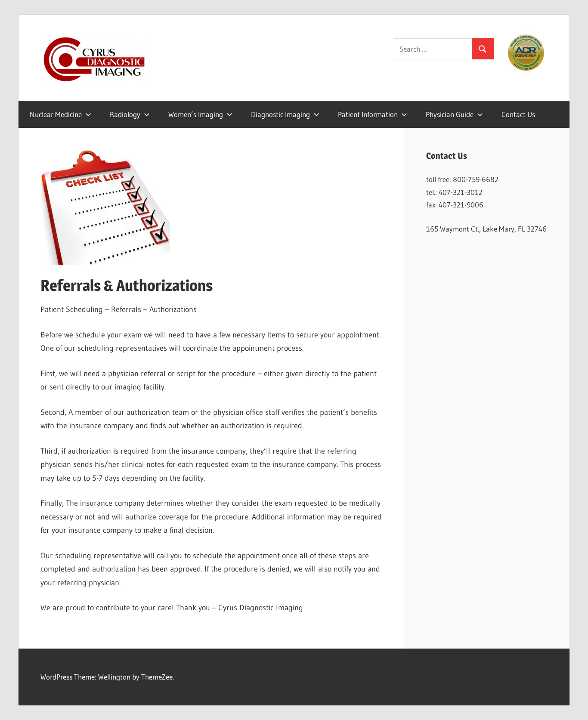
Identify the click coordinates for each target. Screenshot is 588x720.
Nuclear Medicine (56, 114)
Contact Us (518, 114)
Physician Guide (449, 114)
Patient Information (368, 114)
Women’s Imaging (195, 114)
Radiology (125, 114)
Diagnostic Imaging (280, 114)
